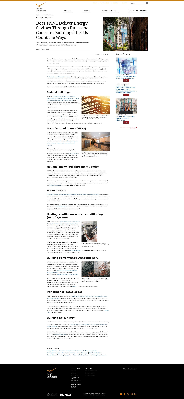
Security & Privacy (76, 380)
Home (37, 14)
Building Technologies (53, 353)
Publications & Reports (47, 14)
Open (146, 49)
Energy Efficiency (52, 351)
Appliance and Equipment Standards (70, 351)
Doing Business (75, 375)
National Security (90, 375)
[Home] (41, 7)
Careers (115, 3)
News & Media (105, 3)
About (95, 3)
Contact (73, 370)
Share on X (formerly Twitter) (103, 54)
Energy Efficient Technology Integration (59, 355)
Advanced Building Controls (81, 355)
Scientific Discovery (90, 370)
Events (124, 3)
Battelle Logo (66, 395)
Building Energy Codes (90, 351)
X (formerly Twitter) (128, 394)
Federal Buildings (82, 353)
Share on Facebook (101, 54)
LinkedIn (135, 394)
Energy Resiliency (90, 373)
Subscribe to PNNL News (131, 368)
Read (126, 80)
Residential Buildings (95, 353)
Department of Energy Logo (52, 394)
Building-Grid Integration (99, 355)
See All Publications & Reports (128, 127)
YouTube (121, 394)
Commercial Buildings (68, 353)
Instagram (131, 394)
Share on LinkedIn (106, 54)
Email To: (108, 54)
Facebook (124, 394)
